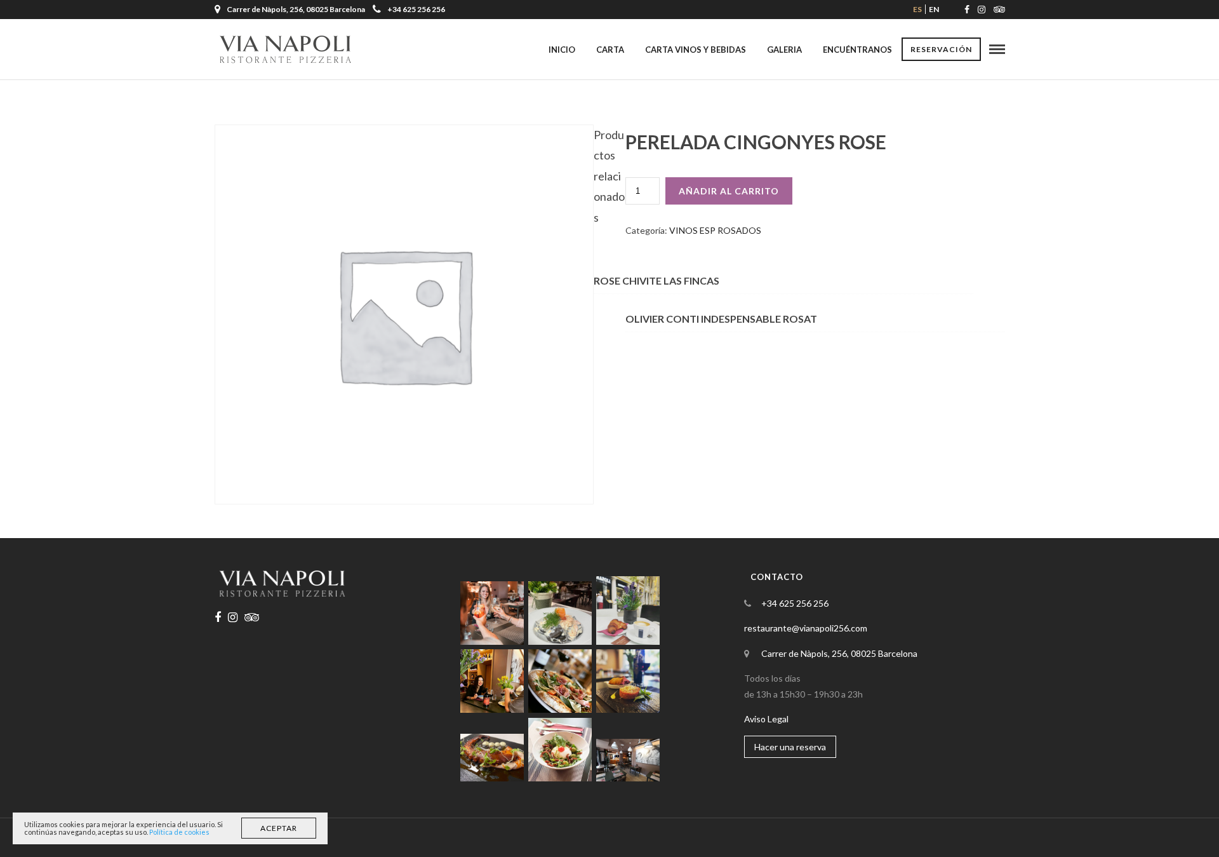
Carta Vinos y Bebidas (695, 49)
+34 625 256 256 (416, 9)
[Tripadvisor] (999, 9)
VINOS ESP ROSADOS (715, 230)
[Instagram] (981, 9)
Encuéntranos (857, 49)
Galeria (784, 49)
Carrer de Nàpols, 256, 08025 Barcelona (839, 653)
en (934, 9)
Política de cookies (179, 832)
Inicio (562, 49)
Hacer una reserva (790, 746)
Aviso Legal (766, 718)
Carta (610, 49)
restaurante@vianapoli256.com (805, 628)
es (917, 9)
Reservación (941, 49)
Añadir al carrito (729, 191)
